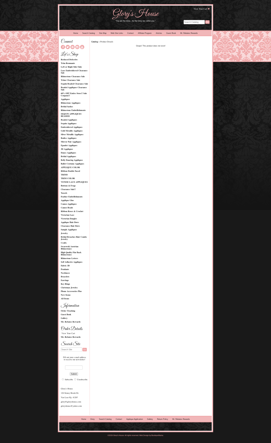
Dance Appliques (68, 153)
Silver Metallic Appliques (72, 134)
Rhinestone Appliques (70, 103)
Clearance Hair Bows (70, 226)
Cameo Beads (67, 208)
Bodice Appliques (69, 138)
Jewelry (64, 233)
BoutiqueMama (157, 435)
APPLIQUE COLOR (70, 167)
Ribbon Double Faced (70, 171)
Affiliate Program (145, 33)
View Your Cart (200, 8)
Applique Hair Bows (70, 222)
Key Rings (65, 284)
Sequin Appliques (69, 123)
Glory (92, 419)
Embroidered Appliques (71, 127)
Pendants (65, 269)
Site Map (102, 33)
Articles (159, 33)
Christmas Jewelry (69, 287)
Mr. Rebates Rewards (189, 33)
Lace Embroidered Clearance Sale (74, 71)
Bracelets (65, 276)
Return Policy (162, 419)
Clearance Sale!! (68, 189)
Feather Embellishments (72, 197)
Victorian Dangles (69, 218)
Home (75, 33)
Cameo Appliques (69, 204)
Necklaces (65, 273)
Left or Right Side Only (71, 67)
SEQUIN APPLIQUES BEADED (71, 115)
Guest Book (171, 33)
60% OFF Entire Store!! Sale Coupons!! (74, 94)
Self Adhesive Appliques (71, 262)
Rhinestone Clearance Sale (73, 76)
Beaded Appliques (69, 120)
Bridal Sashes (67, 106)
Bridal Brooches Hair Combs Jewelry (74, 238)
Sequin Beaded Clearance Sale (74, 84)
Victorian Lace (67, 215)
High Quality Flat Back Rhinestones (71, 253)
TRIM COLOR (68, 178)
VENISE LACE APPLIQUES (74, 182)
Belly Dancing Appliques (72, 160)
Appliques (65, 99)
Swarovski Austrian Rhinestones (69, 247)
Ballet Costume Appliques (72, 164)
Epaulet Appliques (69, 145)
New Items (66, 295)
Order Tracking (68, 311)
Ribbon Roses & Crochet (72, 211)
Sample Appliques (69, 229)
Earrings (65, 280)
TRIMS (64, 175)
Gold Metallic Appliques (72, 131)
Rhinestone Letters (69, 258)
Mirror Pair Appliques (71, 142)
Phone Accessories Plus (71, 291)
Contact (130, 33)
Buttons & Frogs (68, 186)
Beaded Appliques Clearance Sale (74, 88)
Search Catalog (88, 33)
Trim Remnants (68, 63)
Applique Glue (67, 200)
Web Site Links (117, 33)
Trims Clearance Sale (70, 80)
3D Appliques (67, 149)
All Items (65, 298)
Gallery (64, 318)
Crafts (64, 243)
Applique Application (134, 419)
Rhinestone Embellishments (73, 110)
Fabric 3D (65, 266)
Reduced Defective (69, 59)
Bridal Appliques (68, 156)
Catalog (94, 42)
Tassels (64, 193)
